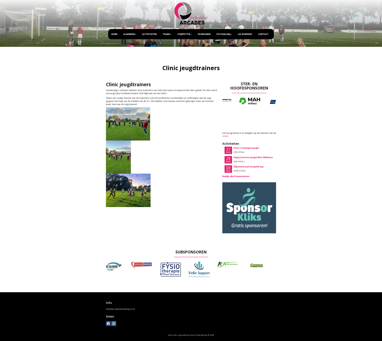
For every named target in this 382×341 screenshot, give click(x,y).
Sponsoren (204, 34)
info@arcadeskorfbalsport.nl (120, 308)
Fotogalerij (223, 34)
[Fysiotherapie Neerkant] (147, 269)
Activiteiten (149, 34)
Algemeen (129, 34)
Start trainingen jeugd (246, 147)
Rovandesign (201, 335)
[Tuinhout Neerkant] (119, 265)
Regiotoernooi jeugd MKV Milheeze (253, 157)
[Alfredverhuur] (205, 264)
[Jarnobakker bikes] (263, 269)
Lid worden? (245, 34)
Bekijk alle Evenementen (235, 176)
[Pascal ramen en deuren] (263, 102)
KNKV (225, 136)
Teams (166, 34)
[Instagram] (113, 323)
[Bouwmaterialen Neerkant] (234, 265)
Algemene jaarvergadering (248, 166)
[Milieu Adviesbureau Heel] (235, 101)
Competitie (183, 34)
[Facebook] (108, 323)
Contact (263, 34)
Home (114, 34)
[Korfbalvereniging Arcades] (191, 13)
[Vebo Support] (176, 270)
